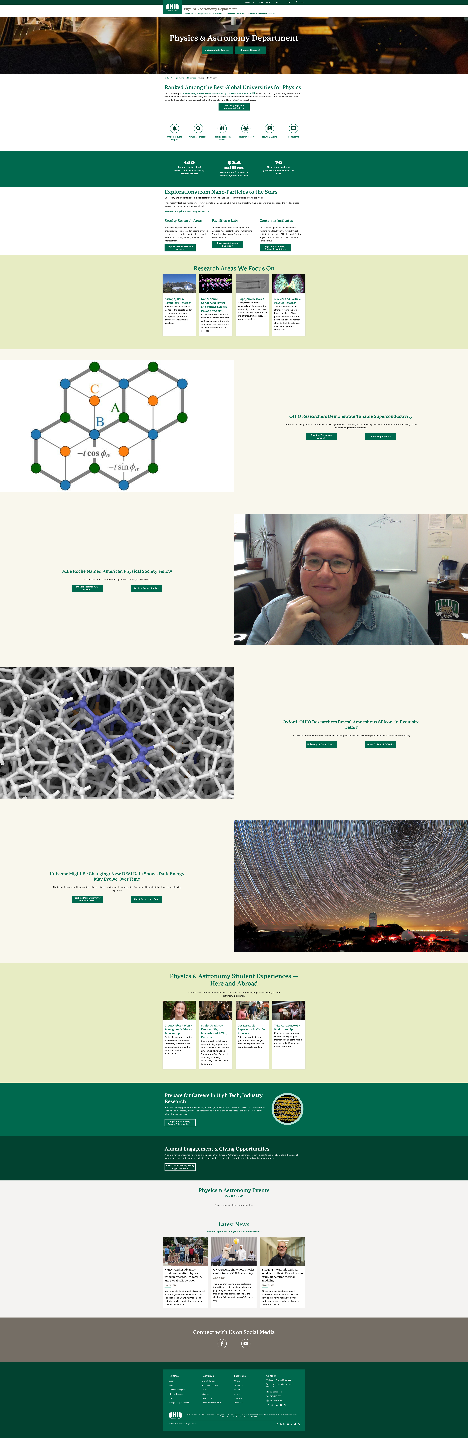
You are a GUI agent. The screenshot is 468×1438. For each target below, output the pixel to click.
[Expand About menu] (191, 13)
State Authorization (242, 1417)
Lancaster (238, 1394)
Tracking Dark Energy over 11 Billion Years (87, 899)
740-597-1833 (275, 1396)
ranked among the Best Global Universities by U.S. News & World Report (218, 93)
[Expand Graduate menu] (223, 13)
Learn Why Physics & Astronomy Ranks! (234, 107)
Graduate (217, 13)
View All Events (234, 1196)
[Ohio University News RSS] (298, 1424)
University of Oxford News (320, 744)
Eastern (237, 1389)
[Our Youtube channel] (281, 1405)
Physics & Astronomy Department (210, 9)
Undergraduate (201, 13)
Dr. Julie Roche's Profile (145, 588)
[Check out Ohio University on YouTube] (287, 1424)
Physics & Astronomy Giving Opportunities (180, 1167)
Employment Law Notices (224, 1415)
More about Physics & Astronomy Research (186, 211)
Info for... (248, 2)
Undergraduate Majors (174, 138)
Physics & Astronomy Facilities (227, 244)
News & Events (269, 136)
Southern (238, 1398)
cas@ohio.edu (276, 1392)
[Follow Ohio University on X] (291, 1424)
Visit (171, 1398)
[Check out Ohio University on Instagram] (280, 1424)
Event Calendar (208, 1380)
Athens (237, 1380)
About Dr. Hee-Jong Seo (146, 899)
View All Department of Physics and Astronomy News (233, 1231)
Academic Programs (177, 1389)
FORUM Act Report (241, 1415)
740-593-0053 (276, 1400)
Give (288, 2)
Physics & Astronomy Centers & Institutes (275, 248)
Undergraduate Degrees (217, 50)
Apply (278, 2)
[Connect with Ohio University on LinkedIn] (284, 1424)
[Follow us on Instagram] (272, 1405)
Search (300, 2)
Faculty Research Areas (222, 138)
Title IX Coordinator (257, 1417)
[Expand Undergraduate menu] (210, 13)
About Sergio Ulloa (379, 436)
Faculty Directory (245, 136)
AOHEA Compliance (207, 1415)
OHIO (167, 77)
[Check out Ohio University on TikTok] (295, 1424)
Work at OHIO (207, 1398)
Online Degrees (176, 1394)
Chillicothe (238, 1385)
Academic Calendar (210, 1385)
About (187, 13)
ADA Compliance (192, 1415)
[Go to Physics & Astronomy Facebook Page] (222, 1343)
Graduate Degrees (249, 50)
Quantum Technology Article (321, 436)
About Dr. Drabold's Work (379, 744)
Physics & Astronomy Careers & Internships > (179, 1123)
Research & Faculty (235, 13)
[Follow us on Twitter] (285, 1405)
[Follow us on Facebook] (268, 1405)
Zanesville (238, 1402)
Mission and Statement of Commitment (262, 1415)
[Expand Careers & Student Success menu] (274, 13)
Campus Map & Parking (179, 1402)
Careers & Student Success (260, 13)
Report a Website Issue (211, 1402)
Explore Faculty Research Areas (180, 248)
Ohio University (180, 1424)
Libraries (205, 1394)
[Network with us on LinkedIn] (276, 1405)
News (204, 1389)
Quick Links (263, 2)
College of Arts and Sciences (183, 77)
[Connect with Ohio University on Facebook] (276, 1424)
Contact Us (295, 136)
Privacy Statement (228, 1417)
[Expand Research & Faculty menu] (245, 13)
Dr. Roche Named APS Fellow (87, 588)
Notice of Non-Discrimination (287, 1415)
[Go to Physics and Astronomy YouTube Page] (246, 1343)
